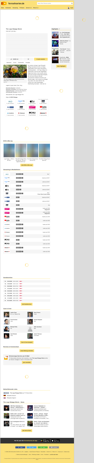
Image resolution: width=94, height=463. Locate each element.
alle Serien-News (26, 430)
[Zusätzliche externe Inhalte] (8, 42)
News (2, 7)
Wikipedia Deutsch (11, 395)
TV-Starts (22, 7)
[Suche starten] (72, 3)
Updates (26, 451)
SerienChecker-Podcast (34, 451)
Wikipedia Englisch (11, 398)
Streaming (15, 7)
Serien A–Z (29, 7)
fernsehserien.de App (30, 440)
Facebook (46, 454)
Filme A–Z (35, 7)
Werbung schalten (36, 454)
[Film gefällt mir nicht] (28, 59)
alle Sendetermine (26, 304)
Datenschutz (66, 451)
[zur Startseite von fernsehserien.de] (4, 3)
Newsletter (43, 451)
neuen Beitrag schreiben (27, 350)
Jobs (30, 454)
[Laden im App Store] (55, 440)
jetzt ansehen (41, 59)
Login (71, 7)
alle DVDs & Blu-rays (26, 165)
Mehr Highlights (61, 66)
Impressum (60, 451)
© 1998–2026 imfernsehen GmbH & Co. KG (14, 451)
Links (42, 454)
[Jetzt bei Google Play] (45, 440)
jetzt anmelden (27, 362)
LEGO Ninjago (13, 97)
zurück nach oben (54, 454)
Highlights (55, 29)
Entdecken (8, 7)
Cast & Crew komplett (26, 342)
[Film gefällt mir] (14, 59)
